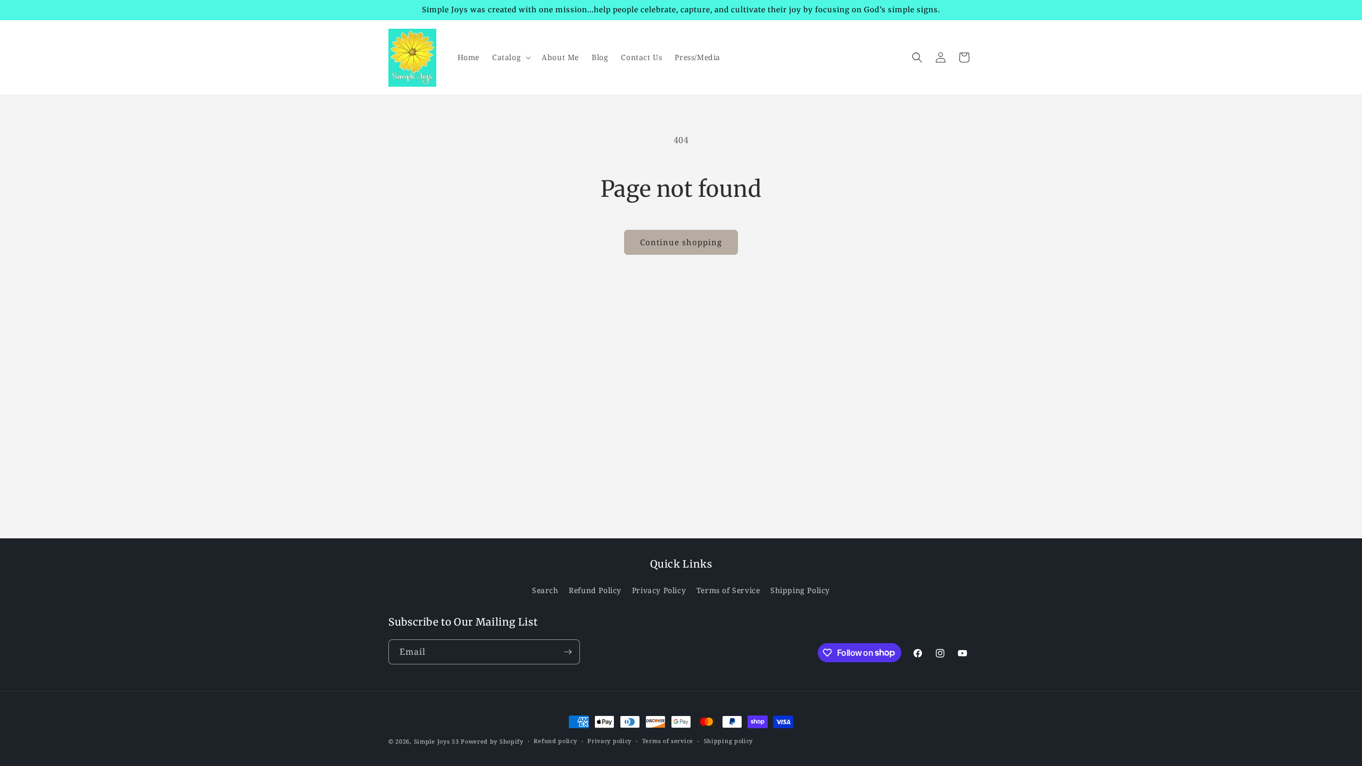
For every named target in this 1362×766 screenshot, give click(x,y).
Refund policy (555, 741)
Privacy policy (609, 741)
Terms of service (667, 741)
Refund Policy (595, 590)
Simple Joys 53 (436, 741)
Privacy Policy (659, 590)
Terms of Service (728, 590)
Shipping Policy (800, 590)
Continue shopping (681, 242)
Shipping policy (728, 741)
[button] (510, 57)
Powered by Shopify (492, 741)
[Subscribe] (567, 651)
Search (545, 590)
